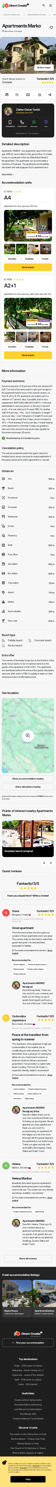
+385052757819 (22, 126)
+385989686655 (10, 126)
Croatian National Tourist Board (28, 1418)
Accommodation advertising (28, 1404)
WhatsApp (34, 126)
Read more (7, 174)
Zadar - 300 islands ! (28, 1384)
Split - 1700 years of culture (28, 1379)
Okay (28, 1479)
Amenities (12, 259)
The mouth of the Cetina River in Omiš (28, 1434)
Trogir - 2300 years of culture (28, 1365)
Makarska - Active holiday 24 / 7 (28, 1370)
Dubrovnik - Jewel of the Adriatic (28, 1375)
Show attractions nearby (27, 786)
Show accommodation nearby (28, 778)
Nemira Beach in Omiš (28, 1443)
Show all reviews (28, 1258)
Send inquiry (28, 267)
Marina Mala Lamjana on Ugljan (28, 1453)
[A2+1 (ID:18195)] (9, 337)
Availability (29, 259)
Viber (46, 126)
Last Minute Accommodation (28, 1409)
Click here (36, 1466)
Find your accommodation (29, 1342)
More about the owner (27, 133)
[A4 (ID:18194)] (9, 249)
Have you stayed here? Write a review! (28, 895)
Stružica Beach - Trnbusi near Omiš (28, 1439)
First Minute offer (28, 1414)
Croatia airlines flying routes (28, 1400)
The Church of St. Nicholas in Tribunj (28, 1448)
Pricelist (45, 259)
